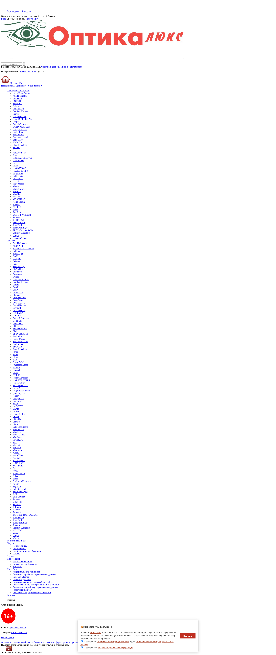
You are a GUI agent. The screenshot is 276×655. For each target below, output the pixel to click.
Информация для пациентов (26, 572)
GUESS (16, 375)
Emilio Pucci (18, 134)
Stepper (16, 509)
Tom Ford (17, 225)
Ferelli (15, 354)
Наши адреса (7, 637)
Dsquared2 (18, 323)
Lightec (16, 421)
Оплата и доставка (22, 579)
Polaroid (16, 204)
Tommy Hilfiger (20, 227)
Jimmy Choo (18, 398)
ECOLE (16, 326)
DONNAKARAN (21, 127)
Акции (10, 556)
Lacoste (16, 181)
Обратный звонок (50, 67)
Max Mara (17, 437)
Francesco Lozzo (20, 365)
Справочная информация (25, 564)
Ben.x (15, 264)
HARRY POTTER (21, 380)
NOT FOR (18, 465)
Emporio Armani (20, 137)
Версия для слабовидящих (20, 11)
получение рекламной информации (115, 647)
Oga (15, 468)
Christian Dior (19, 297)
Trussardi (17, 525)
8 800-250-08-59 (19, 632)
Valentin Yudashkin (21, 233)
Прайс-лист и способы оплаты (28, 551)
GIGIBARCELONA (22, 158)
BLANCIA (18, 269)
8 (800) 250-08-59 (28, 71)
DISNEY (17, 315)
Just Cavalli (18, 178)
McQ (15, 442)
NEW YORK (19, 460)
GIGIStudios (18, 160)
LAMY (16, 409)
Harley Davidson (20, 378)
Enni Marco (18, 140)
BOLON (17, 101)
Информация (13, 559)
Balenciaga (18, 253)
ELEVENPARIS (20, 334)
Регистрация (32, 19)
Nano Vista (18, 455)
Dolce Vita (17, 321)
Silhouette (17, 502)
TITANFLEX (19, 222)
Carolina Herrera (20, 111)
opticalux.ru (95, 632)
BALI (15, 256)
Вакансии (17, 566)
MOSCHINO (19, 199)
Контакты (12, 595)
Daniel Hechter (19, 116)
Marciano (17, 186)
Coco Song (18, 300)
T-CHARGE (18, 220)
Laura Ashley (19, 414)
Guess (15, 165)
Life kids (17, 419)
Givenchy (17, 370)
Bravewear (18, 274)
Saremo (16, 217)
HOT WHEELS (20, 385)
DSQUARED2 (20, 129)
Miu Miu (17, 447)
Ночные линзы (20, 546)
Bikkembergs (19, 266)
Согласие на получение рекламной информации (36, 584)
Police (15, 476)
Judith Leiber (19, 176)
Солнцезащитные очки (18, 90)
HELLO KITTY (20, 171)
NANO (16, 453)
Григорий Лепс (20, 238)
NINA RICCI (19, 463)
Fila (14, 150)
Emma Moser (19, 339)
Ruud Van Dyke (20, 491)
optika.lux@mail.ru (17, 627)
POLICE (17, 207)
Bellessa (16, 261)
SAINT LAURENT (22, 215)
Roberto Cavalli (20, 489)
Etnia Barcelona (20, 145)
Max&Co (17, 191)
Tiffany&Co (18, 517)
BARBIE (17, 259)
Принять (187, 636)
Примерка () (36, 85)
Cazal (15, 287)
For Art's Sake (19, 152)
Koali (15, 403)
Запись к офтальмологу (70, 67)
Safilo (15, 494)
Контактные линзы (16, 540)
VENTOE (17, 530)
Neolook (17, 458)
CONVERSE (19, 302)
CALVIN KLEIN (21, 279)
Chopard (17, 295)
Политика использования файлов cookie (32, 582)
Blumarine (17, 98)
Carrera (16, 114)
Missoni (16, 445)
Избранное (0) (8, 85)
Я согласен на (108, 647)
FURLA (16, 367)
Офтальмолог (19, 548)
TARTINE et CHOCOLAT (25, 515)
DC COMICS (19, 310)
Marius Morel (19, 189)
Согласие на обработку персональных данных (35, 587)
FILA (15, 357)
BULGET (17, 103)
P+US (15, 471)
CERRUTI (18, 292)
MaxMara (17, 194)
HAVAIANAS (19, 168)
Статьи (16, 553)
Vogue (16, 235)
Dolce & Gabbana (21, 318)
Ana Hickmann (20, 96)
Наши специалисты (22, 561)
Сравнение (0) (22, 85)
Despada (17, 121)
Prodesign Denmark (22, 481)
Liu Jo (15, 424)
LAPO (16, 411)
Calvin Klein (18, 108)
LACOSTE (18, 406)
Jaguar (16, 396)
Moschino (17, 450)
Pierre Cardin (19, 202)
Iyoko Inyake (19, 393)
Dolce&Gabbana (20, 124)
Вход (3, 19)
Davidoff (17, 308)
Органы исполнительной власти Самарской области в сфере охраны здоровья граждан (43, 642)
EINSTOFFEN (20, 328)
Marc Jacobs (18, 184)
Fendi (15, 352)
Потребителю (13, 569)
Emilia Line (18, 132)
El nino (16, 331)
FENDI (16, 147)
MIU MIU (17, 196)
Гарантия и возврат (22, 590)
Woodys (16, 538)
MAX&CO (18, 440)
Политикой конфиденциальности (113, 641)
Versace (16, 533)
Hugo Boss (18, 173)
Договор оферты (21, 577)
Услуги (10, 543)
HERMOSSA (19, 383)
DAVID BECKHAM (22, 119)
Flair (15, 359)
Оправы (11, 240)
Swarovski (17, 512)
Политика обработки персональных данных (34, 574)
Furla (15, 155)
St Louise (17, 507)
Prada (15, 209)
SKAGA (17, 504)
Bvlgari (16, 106)
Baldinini (17, 251)
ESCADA (17, 142)
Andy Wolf (18, 246)
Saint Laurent (19, 496)
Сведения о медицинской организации (32, 592)
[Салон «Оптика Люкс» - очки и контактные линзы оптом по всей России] (93, 61)
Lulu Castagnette (20, 427)
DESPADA (18, 313)
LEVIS (16, 416)
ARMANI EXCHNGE (23, 248)
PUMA (16, 484)
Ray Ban (17, 212)
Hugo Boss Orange (21, 93)
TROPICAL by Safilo (23, 230)
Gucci (15, 163)
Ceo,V (16, 290)
